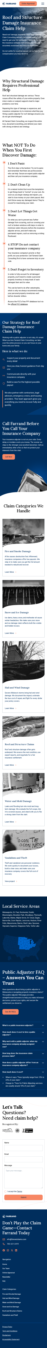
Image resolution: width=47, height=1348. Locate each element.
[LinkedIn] (16, 1250)
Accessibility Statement (11, 1339)
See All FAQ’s (10, 1012)
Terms (19, 1191)
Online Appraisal (28, 4)
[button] (42, 3)
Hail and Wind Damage (10, 1298)
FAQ (3, 1281)
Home (4, 1264)
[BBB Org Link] (28, 1130)
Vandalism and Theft (10, 1315)
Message (8, 1165)
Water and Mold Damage (11, 1302)
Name (6, 1143)
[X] (12, 1250)
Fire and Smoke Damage (11, 1294)
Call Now (8, 457)
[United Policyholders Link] (7, 1130)
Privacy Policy (7, 1327)
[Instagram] (8, 1250)
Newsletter (6, 1277)
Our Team (6, 1268)
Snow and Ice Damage (10, 1307)
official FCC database (19, 304)
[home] (9, 3)
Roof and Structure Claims (12, 1311)
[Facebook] (3, 1250)
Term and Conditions (9, 1331)
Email (6, 1154)
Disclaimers (6, 1335)
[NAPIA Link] (17, 1130)
